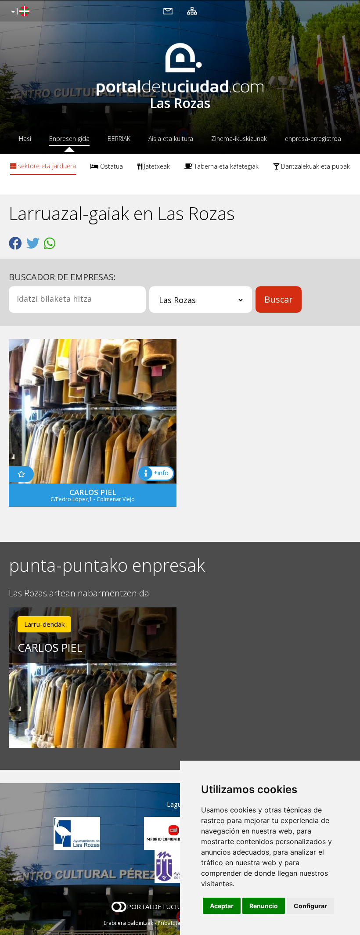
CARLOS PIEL (50, 647)
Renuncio (263, 906)
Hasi (25, 138)
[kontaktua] (167, 10)
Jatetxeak (156, 166)
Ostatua (110, 166)
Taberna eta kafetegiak (225, 166)
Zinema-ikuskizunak (239, 138)
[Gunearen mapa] (192, 10)
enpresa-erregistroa (313, 138)
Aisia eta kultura (170, 138)
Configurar (310, 906)
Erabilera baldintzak (128, 923)
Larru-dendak (44, 624)
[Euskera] (19, 12)
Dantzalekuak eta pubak (314, 166)
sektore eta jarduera (46, 166)
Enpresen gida (69, 138)
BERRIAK (119, 138)
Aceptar (222, 906)
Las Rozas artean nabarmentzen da (79, 593)
